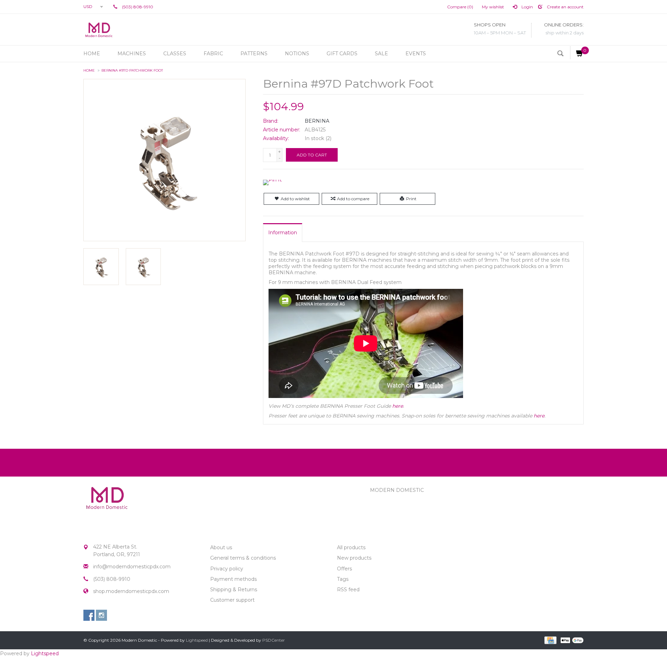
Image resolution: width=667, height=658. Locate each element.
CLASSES (174, 53)
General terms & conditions (243, 558)
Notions (297, 53)
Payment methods (233, 579)
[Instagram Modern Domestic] (101, 615)
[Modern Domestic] (98, 29)
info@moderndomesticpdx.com (132, 566)
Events (415, 53)
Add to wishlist (295, 198)
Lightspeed (197, 640)
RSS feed (348, 589)
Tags (342, 579)
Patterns (253, 53)
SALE (381, 53)
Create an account (565, 6)
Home (91, 53)
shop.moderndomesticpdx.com (131, 591)
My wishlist (493, 6)
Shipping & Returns (233, 589)
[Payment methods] (550, 640)
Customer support (232, 600)
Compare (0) (460, 6)
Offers (344, 569)
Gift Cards (342, 53)
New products (354, 558)
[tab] (282, 232)
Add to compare (353, 198)
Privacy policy (226, 569)
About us (221, 547)
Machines (131, 53)
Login (526, 6)
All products (351, 547)
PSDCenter (273, 640)
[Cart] (577, 52)
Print (411, 198)
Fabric (213, 53)
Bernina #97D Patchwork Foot (132, 70)
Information (282, 232)
